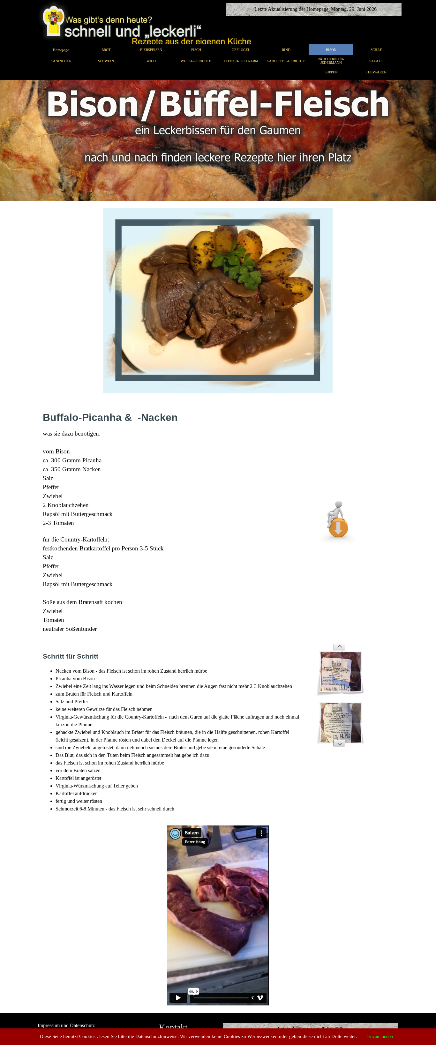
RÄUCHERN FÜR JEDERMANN (331, 60)
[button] (339, 495)
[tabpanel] (218, 140)
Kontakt (173, 1027)
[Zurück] (339, 647)
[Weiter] (339, 743)
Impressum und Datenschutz (66, 1025)
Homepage (61, 50)
